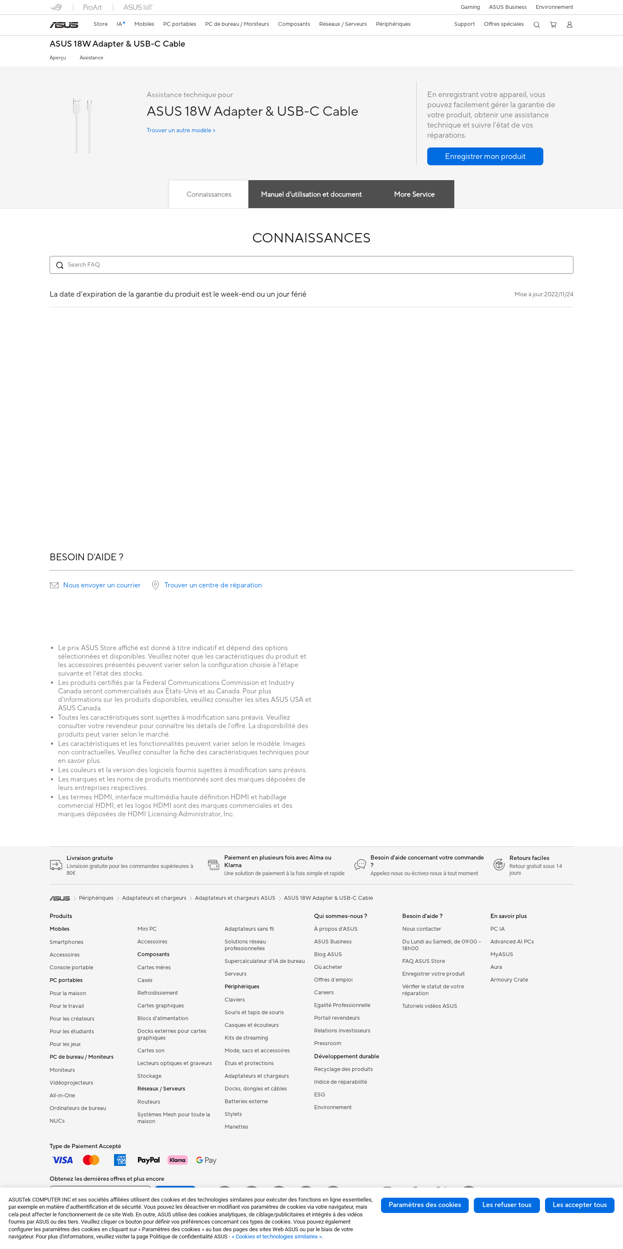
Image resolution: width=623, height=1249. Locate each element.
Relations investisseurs (342, 1030)
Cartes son (150, 1050)
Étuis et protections (249, 1063)
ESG (319, 1094)
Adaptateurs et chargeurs (257, 1076)
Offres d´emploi (333, 979)
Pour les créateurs (72, 1018)
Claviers (235, 999)
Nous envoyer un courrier (102, 585)
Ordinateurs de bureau (78, 1108)
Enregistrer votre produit (433, 974)
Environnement (554, 7)
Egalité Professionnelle (342, 1005)
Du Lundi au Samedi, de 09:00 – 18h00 (441, 945)
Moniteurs (62, 1070)
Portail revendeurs (337, 1018)
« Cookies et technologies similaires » (277, 1236)
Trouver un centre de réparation (213, 585)
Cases (145, 980)
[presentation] (54, 585)
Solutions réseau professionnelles (245, 945)
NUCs (57, 1121)
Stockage (149, 1076)
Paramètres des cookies (425, 1205)
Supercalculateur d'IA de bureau (265, 961)
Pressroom (327, 1043)
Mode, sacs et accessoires (257, 1050)
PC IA (497, 929)
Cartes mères (154, 967)
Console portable (71, 967)
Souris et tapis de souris (254, 1012)
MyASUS (501, 954)
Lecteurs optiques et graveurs (174, 1063)
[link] (64, 25)
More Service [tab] (414, 194)
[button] (470, 7)
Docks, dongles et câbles (256, 1088)
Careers (324, 992)
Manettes (236, 1127)
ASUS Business (508, 7)
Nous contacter (421, 929)
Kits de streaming (246, 1038)
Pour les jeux (65, 1044)
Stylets (233, 1114)
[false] (485, 156)
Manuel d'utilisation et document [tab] (311, 194)
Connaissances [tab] (208, 194)
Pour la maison (68, 993)
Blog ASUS (328, 954)
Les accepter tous (580, 1205)
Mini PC (147, 929)
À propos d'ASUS (336, 929)
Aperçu (58, 58)
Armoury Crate (509, 979)
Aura (496, 967)
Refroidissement (157, 993)
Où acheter (328, 967)
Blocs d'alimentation (162, 1018)
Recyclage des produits (343, 1069)
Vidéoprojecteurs (71, 1082)
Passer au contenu (54, 26)
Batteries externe (246, 1101)
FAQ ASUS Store (423, 961)
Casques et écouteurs (252, 1025)
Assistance (91, 58)
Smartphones (66, 942)
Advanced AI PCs (512, 941)
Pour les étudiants (72, 1031)
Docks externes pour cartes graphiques (171, 1034)
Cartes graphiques (160, 1005)
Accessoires (65, 954)
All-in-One (62, 1095)
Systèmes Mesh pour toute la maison (173, 1118)
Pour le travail (67, 1006)
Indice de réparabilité (340, 1082)
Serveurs (236, 974)
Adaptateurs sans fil (249, 929)
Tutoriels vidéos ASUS (429, 1006)
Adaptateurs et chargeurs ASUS (235, 898)
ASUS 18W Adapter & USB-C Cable (117, 44)
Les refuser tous (506, 1205)
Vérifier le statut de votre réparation (433, 990)
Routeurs (148, 1102)
